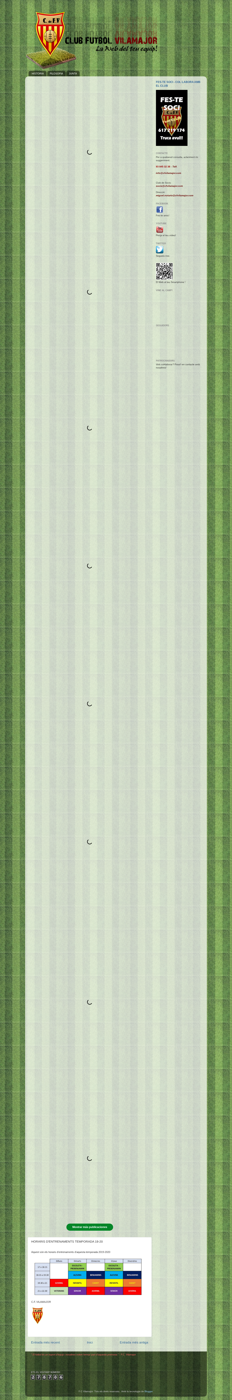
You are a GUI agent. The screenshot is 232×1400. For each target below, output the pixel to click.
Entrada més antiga (134, 1342)
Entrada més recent (45, 1342)
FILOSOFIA (56, 73)
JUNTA (73, 73)
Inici (90, 1342)
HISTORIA (38, 73)
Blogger (149, 1391)
